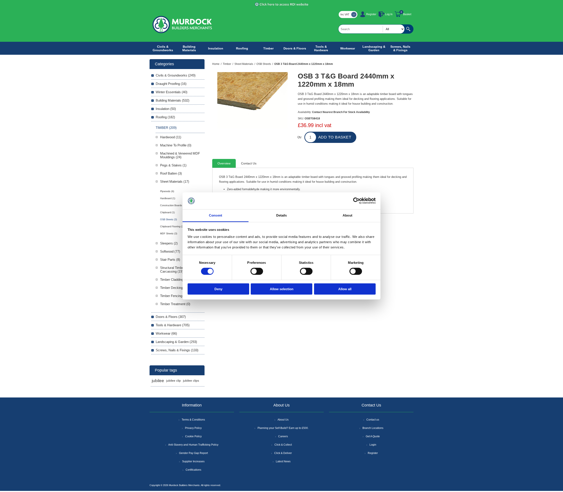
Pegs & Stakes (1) (173, 165)
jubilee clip (173, 380)
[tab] (224, 163)
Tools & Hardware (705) (173, 325)
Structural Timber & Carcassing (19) (174, 269)
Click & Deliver (283, 453)
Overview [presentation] (224, 163)
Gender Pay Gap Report (193, 453)
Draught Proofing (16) (171, 84)
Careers (283, 436)
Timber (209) (166, 127)
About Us (283, 419)
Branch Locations (372, 428)
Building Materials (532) (172, 100)
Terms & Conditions (193, 419)
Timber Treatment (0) (175, 304)
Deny (218, 289)
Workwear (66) (166, 333)
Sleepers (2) (169, 243)
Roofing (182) (165, 117)
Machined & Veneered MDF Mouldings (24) (180, 155)
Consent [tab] (215, 215)
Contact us (372, 419)
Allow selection (281, 289)
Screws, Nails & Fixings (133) (177, 350)
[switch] (256, 271)
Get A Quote (373, 436)
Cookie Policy (193, 436)
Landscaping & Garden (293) (176, 342)
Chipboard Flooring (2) (172, 226)
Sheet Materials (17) (174, 181)
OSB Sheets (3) (168, 219)
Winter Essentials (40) (171, 92)
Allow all (344, 289)
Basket (407, 14)
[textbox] (371, 29)
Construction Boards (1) (173, 205)
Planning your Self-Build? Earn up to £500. (283, 428)
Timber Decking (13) (174, 288)
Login (372, 444)
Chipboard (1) (167, 212)
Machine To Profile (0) (175, 145)
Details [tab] (281, 215)
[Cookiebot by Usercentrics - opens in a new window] (356, 200)
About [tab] (347, 215)
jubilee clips (191, 380)
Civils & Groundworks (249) (176, 75)
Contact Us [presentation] (248, 163)
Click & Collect (283, 444)
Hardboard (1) (167, 198)
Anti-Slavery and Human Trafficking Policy (193, 444)
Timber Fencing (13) (174, 296)
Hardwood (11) (170, 137)
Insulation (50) (166, 109)
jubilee (158, 380)
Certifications (193, 469)
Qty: (299, 137)
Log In (389, 14)
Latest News (283, 461)
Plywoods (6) (167, 191)
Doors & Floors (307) (171, 317)
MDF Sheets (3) (168, 233)
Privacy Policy (193, 428)
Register (371, 14)
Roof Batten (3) (171, 173)
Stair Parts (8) (170, 259)
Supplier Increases (193, 461)
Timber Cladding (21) (175, 279)
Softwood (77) (170, 251)
